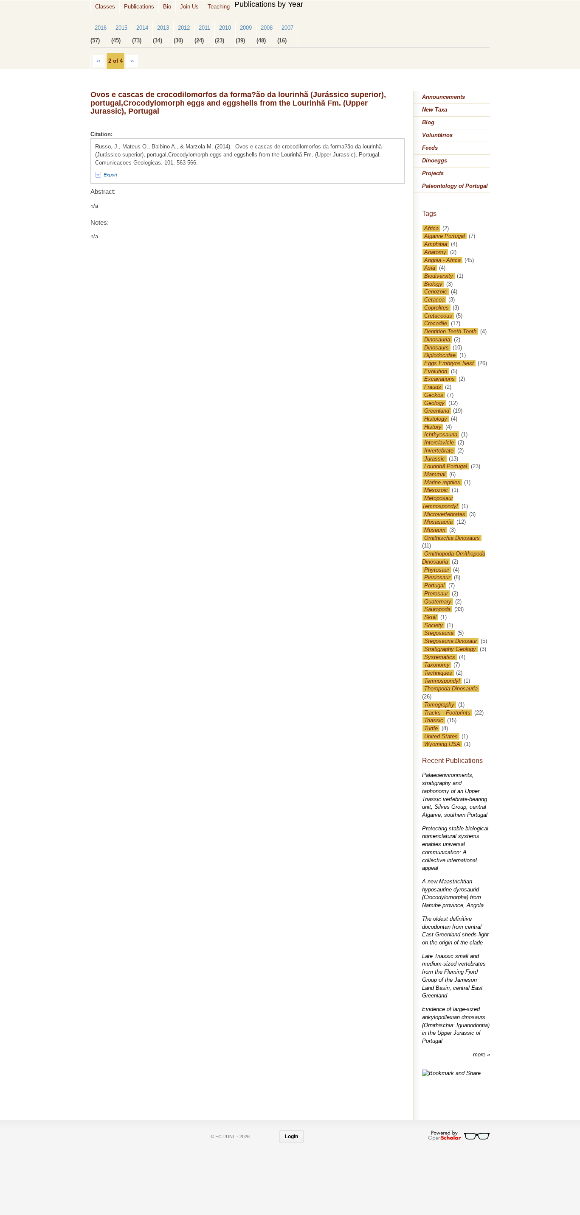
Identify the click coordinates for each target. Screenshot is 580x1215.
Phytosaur (436, 570)
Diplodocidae (440, 355)
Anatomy (435, 252)
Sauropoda (437, 609)
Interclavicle (439, 442)
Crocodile (435, 323)
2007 (287, 28)
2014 (142, 28)
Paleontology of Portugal (455, 186)
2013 (163, 28)
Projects (433, 173)
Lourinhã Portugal (445, 466)
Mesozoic (436, 490)
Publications (139, 6)
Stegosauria (438, 633)
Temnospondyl (442, 681)
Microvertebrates (444, 514)
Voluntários (437, 135)
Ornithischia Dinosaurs (452, 538)
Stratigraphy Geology (450, 649)
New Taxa (434, 109)
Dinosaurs (436, 347)
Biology (433, 284)
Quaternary (437, 601)
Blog (428, 122)
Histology (435, 419)
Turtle (431, 728)
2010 (225, 28)
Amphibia (435, 244)
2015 (121, 28)
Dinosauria (437, 339)
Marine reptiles (442, 482)
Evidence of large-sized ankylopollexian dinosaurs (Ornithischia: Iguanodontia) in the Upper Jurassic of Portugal (456, 1025)
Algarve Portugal (444, 236)
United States (441, 736)
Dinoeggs (434, 160)
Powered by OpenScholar (459, 1135)
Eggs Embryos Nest (449, 363)
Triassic (433, 720)
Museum (434, 530)
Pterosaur (436, 593)
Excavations (439, 379)
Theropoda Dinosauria (451, 688)
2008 (267, 28)
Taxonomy (437, 665)
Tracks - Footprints (447, 712)
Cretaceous (438, 316)
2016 (101, 28)
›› (132, 61)
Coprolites (436, 307)
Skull (430, 617)
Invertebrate (438, 450)
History (433, 427)
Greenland (436, 411)
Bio (167, 6)
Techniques (438, 673)
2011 (204, 28)
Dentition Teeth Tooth (450, 331)
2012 (184, 28)
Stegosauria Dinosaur (450, 641)
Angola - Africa (442, 260)
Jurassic (434, 458)
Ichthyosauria (440, 434)
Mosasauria (438, 522)
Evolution (435, 371)
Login (291, 1137)
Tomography (439, 704)
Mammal (434, 474)
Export (110, 174)
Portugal (434, 585)
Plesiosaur (437, 577)
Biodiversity (438, 276)
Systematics (439, 657)
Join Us (189, 6)
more (480, 1054)
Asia (429, 268)
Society (433, 625)
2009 (246, 28)
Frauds (432, 387)
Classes (105, 6)
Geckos (433, 395)
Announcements (443, 97)
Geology (434, 403)
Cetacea (434, 299)
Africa (431, 228)
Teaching (219, 6)
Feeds (430, 148)
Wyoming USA (442, 744)
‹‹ (98, 61)
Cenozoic (435, 291)
